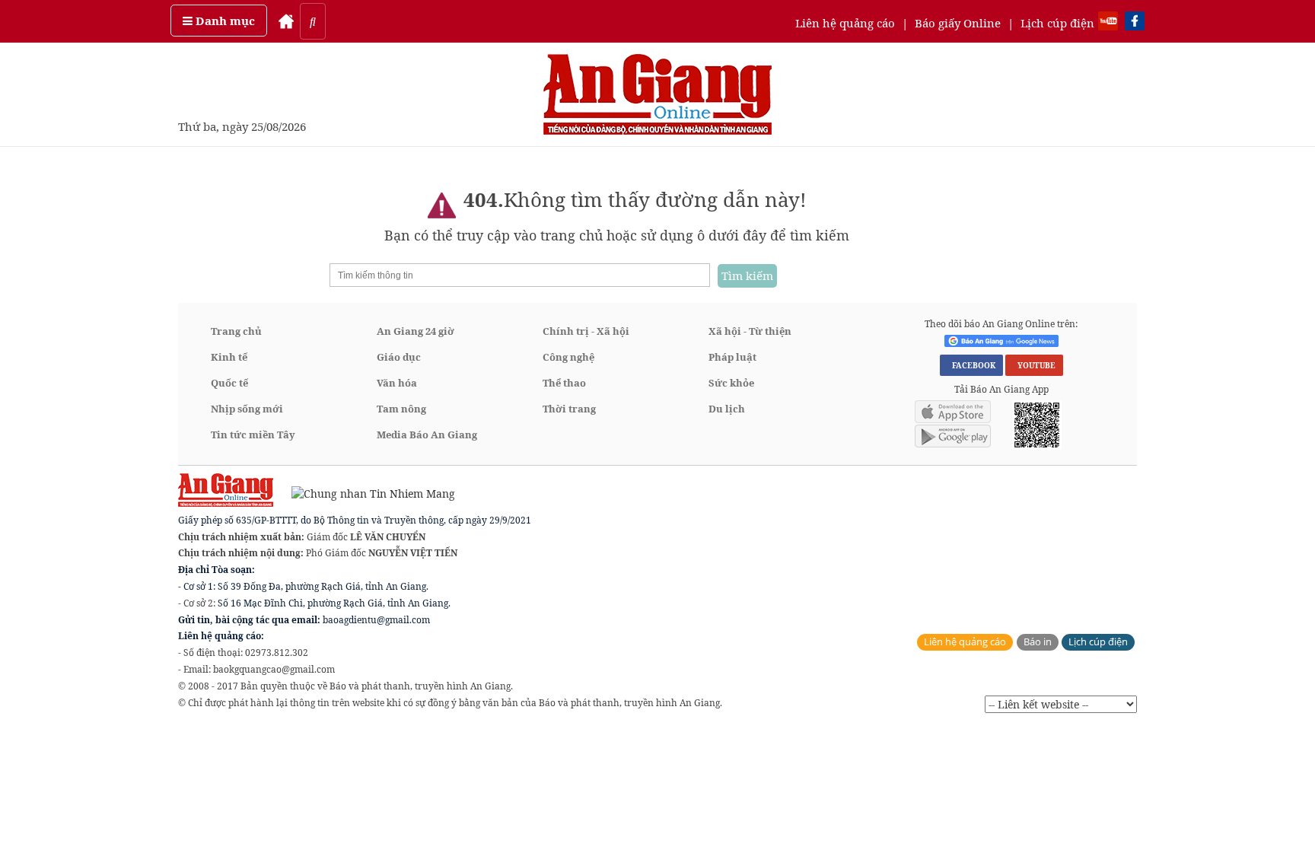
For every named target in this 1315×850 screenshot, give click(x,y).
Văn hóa (397, 383)
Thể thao (564, 383)
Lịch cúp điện (1057, 22)
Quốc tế (229, 383)
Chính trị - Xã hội (586, 331)
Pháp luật (732, 357)
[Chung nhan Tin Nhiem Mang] (365, 492)
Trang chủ (236, 331)
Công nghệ (568, 357)
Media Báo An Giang (427, 434)
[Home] (286, 21)
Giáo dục (399, 357)
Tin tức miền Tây (253, 434)
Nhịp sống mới (247, 408)
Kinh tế (229, 357)
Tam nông (401, 408)
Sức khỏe (731, 383)
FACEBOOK (971, 365)
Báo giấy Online (958, 22)
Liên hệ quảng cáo (845, 22)
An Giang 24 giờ (415, 331)
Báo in (1038, 641)
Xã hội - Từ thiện (749, 331)
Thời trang (569, 408)
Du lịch (726, 408)
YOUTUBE (1034, 365)
